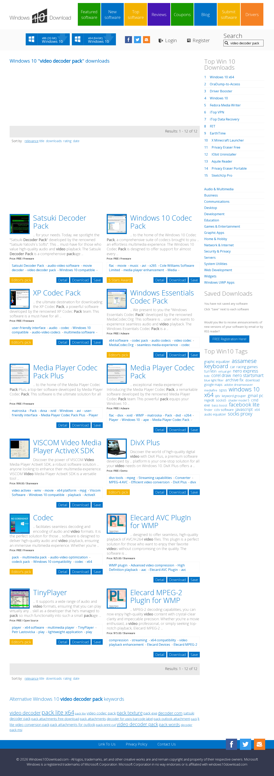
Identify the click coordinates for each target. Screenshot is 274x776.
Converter (183, 478)
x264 (187, 415)
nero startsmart (248, 375)
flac (111, 265)
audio (53, 328)
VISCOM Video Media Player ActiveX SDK (67, 446)
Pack (33, 410)
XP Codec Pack (56, 293)
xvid (53, 410)
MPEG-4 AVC (118, 482)
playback (74, 495)
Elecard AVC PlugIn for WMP (160, 522)
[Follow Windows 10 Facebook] (128, 39)
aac (143, 569)
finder (208, 410)
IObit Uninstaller (224, 154)
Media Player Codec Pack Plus (65, 372)
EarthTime (218, 133)
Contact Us (166, 744)
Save (97, 280)
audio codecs (161, 340)
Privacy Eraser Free (226, 147)
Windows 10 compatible (77, 270)
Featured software (89, 14)
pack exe (150, 713)
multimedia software (79, 332)
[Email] (259, 744)
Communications (216, 201)
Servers (210, 257)
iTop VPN (217, 112)
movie (121, 265)
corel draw (221, 375)
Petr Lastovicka (23, 632)
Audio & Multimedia (218, 189)
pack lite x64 (58, 712)
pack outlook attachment (172, 718)
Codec (43, 517)
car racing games (244, 366)
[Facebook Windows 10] (231, 744)
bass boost (219, 405)
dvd (178, 415)
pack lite (80, 713)
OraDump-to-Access (225, 84)
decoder (186, 725)
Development (214, 214)
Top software (136, 14)
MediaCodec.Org (121, 345)
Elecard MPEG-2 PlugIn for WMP (156, 596)
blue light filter (214, 380)
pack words (169, 724)
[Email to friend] (146, 39)
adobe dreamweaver (238, 385)
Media (172, 270)
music (134, 265)
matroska (19, 410)
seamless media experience (157, 345)
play (41, 632)
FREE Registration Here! (229, 339)
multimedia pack (34, 557)
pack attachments (93, 718)
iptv (217, 396)
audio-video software (63, 265)
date (76, 141)
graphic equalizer (217, 361)
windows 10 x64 (231, 392)
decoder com (170, 713)
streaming (139, 640)
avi (144, 265)
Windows (66, 410)
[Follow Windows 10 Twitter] (137, 39)
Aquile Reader (222, 161)
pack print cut (106, 724)
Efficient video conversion (150, 482)
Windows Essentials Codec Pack (162, 297)
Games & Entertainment (222, 226)
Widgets (210, 276)
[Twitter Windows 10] (245, 744)
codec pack (140, 340)
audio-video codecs (46, 332)
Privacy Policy (136, 744)
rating (67, 141)
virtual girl (224, 371)
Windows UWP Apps (219, 282)
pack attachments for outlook (72, 724)
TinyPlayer (50, 592)
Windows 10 (131, 420)
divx (120, 415)
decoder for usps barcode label (130, 718)
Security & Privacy (217, 251)
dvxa (43, 410)
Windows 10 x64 (222, 77)
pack (15, 557)
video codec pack (101, 713)
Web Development (218, 270)
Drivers (252, 14)
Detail (62, 280)
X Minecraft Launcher (228, 140)
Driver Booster (221, 91)
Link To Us (107, 744)
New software (113, 14)
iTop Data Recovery (224, 119)
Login (171, 40)
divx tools (116, 478)
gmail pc (255, 395)
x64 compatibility (163, 640)
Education (211, 220)
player (16, 627)
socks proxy (240, 413)
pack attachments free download (55, 719)
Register (201, 40)
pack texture (130, 713)
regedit (209, 400)
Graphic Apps (214, 232)
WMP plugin (118, 565)
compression (118, 640)
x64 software (118, 340)
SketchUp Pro (222, 175)
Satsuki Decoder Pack (59, 222)
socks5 (221, 400)
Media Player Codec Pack (162, 372)
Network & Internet (219, 245)
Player (93, 415)
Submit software (229, 14)
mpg (83, 490)
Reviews (159, 14)
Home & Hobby (215, 239)
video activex (21, 490)
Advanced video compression (152, 565)
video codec (182, 340)
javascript (244, 409)
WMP (140, 415)
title (41, 141)
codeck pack (21, 561)
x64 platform (66, 490)
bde (207, 376)
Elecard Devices (158, 644)
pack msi (16, 729)
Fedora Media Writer (225, 105)
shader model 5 (238, 400)
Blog (205, 14)
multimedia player (61, 627)
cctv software (224, 409)
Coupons (182, 14)
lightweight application (65, 632)
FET (212, 126)
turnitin (210, 371)
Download (80, 280)
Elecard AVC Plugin (164, 569)
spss (223, 390)
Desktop (210, 208)
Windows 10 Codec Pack (161, 222)
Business (211, 195)
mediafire (210, 390)
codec (65, 328)
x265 (152, 265)
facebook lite (244, 404)
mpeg (131, 478)
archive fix (234, 380)
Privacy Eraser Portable (229, 168)
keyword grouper (234, 396)
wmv (37, 490)
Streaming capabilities (155, 478)
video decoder (25, 713)
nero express (245, 371)
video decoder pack (41, 270)
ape (146, 420)
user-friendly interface (29, 328)
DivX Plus (145, 442)
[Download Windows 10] (40, 15)
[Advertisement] (40, 98)
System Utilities (215, 264)
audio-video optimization (69, 557)
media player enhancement (143, 270)
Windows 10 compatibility (52, 561)
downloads (54, 141)
